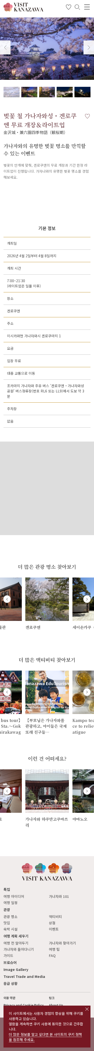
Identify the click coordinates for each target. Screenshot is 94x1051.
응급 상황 (11, 983)
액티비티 (55, 916)
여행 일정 (11, 902)
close (86, 1009)
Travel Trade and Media (24, 976)
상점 (52, 922)
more (30, 580)
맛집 (7, 922)
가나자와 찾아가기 (62, 942)
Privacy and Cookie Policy (24, 1005)
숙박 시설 (11, 929)
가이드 (8, 955)
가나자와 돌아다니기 (19, 949)
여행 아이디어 (14, 896)
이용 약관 (9, 998)
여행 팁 (54, 949)
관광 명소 (11, 916)
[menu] (87, 7)
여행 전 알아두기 (16, 942)
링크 (51, 998)
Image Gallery (16, 969)
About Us (56, 1005)
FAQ (52, 955)
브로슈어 (10, 962)
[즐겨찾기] (68, 7)
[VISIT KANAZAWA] (23, 9)
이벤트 (54, 929)
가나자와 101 (59, 896)
